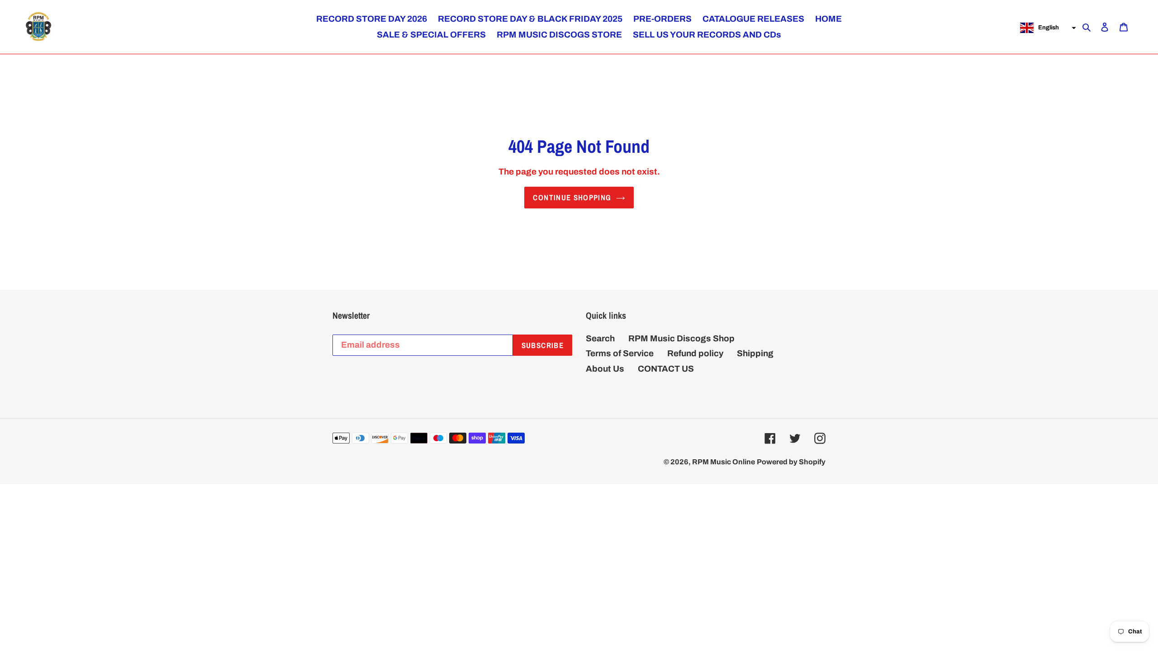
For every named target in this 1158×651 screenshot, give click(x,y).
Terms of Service (620, 353)
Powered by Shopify (791, 462)
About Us (605, 368)
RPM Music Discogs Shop (681, 338)
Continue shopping (572, 197)
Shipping (755, 353)
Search (600, 338)
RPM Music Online (723, 462)
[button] (1047, 28)
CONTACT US (666, 368)
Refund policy (695, 353)
